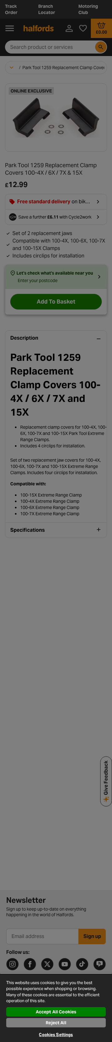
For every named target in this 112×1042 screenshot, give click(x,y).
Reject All (56, 1022)
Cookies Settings (56, 1034)
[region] (56, 1007)
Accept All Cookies (56, 1012)
